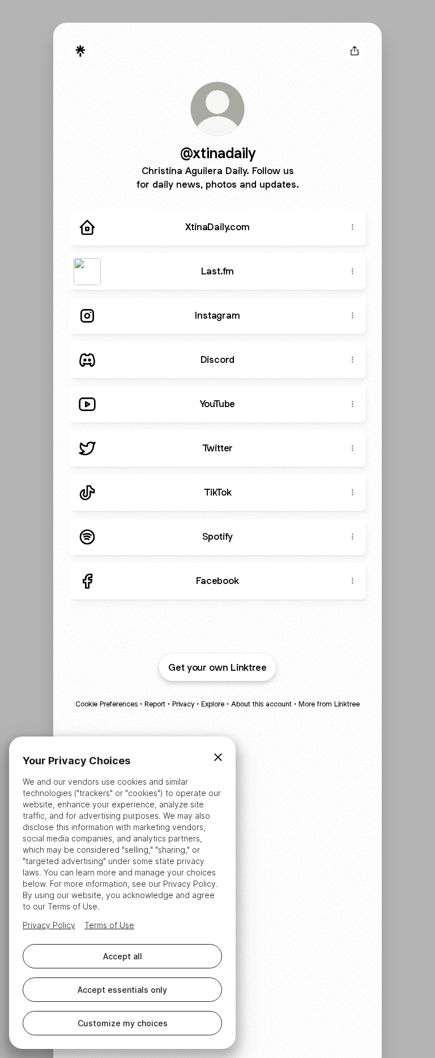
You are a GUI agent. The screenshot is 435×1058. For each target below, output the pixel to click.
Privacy (183, 704)
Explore (212, 704)
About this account (261, 704)
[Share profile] (354, 51)
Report (154, 704)
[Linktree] (80, 51)
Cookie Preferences (106, 704)
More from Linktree (329, 704)
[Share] (352, 227)
